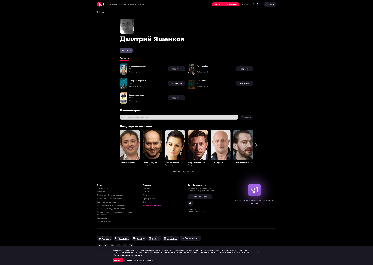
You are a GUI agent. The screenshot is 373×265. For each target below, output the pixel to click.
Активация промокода (152, 205)
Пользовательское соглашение (110, 205)
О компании (102, 188)
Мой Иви (146, 188)
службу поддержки (145, 260)
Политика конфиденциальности (111, 209)
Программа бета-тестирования (110, 195)
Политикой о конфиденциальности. (128, 255)
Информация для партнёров (109, 199)
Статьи (146, 202)
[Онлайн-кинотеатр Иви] (101, 4)
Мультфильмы (149, 199)
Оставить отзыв (104, 221)
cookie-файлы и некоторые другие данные (206, 250)
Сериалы (146, 195)
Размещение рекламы (106, 202)
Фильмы (146, 192)
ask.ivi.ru (192, 209)
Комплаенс (102, 218)
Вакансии (101, 192)
